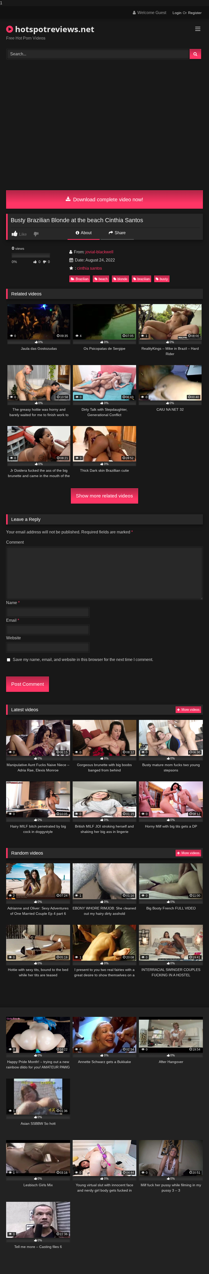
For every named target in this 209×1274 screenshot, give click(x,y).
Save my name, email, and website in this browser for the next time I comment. (83, 659)
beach (103, 279)
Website (13, 638)
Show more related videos (104, 495)
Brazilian (82, 279)
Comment (15, 542)
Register (195, 13)
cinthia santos (89, 268)
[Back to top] (193, 1260)
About (86, 233)
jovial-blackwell (99, 252)
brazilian (143, 279)
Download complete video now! (107, 199)
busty (164, 279)
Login (177, 13)
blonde (122, 279)
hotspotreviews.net (53, 28)
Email (12, 620)
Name (13, 603)
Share (120, 233)
